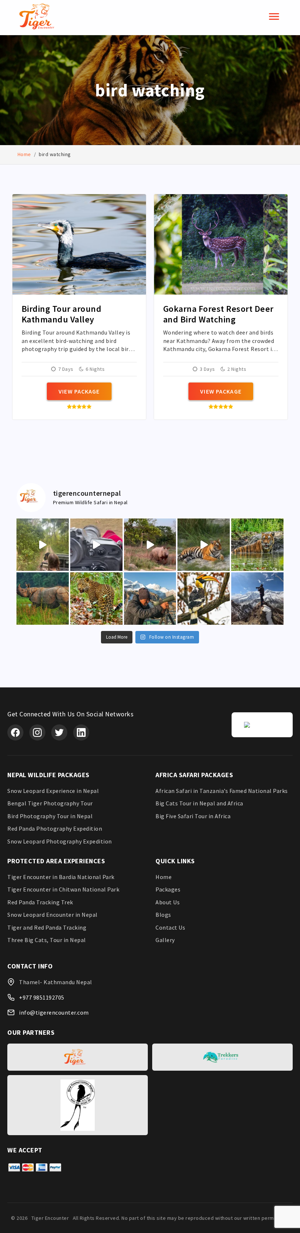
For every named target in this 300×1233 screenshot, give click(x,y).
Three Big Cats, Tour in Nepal (46, 940)
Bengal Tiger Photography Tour (50, 803)
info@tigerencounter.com (54, 1012)
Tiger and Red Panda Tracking (46, 927)
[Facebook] (15, 732)
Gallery (165, 940)
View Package (79, 391)
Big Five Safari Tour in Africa (192, 816)
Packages (167, 889)
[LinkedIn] (81, 732)
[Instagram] (37, 732)
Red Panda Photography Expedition (54, 828)
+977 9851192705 (41, 997)
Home (24, 154)
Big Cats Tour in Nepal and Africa (199, 803)
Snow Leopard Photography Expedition (59, 841)
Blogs (163, 914)
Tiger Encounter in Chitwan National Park (63, 889)
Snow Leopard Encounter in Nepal (52, 914)
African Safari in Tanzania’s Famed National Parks (221, 790)
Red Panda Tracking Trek (40, 902)
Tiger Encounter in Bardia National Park (61, 877)
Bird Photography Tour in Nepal (50, 816)
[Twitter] (59, 732)
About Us (167, 902)
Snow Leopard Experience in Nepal (53, 790)
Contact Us (170, 927)
